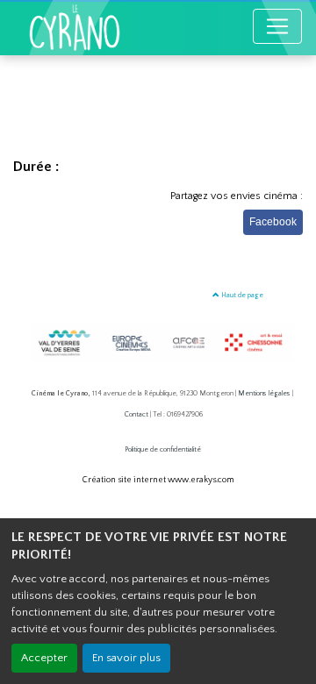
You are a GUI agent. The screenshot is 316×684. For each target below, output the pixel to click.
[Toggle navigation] (277, 26)
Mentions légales (264, 393)
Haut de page (241, 295)
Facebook (273, 222)
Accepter (44, 658)
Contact (136, 414)
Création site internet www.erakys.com (158, 480)
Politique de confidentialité (163, 449)
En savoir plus (126, 658)
